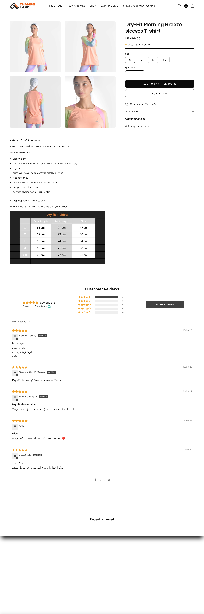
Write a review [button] (165, 304)
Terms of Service (21, 584)
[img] (19, 330)
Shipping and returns (137, 126)
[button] (179, 6)
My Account (17, 551)
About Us (16, 556)
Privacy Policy (18, 590)
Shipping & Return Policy (25, 578)
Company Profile (20, 562)
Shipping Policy (19, 573)
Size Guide (131, 111)
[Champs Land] (22, 5)
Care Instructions (135, 118)
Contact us (17, 567)
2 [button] (100, 479)
